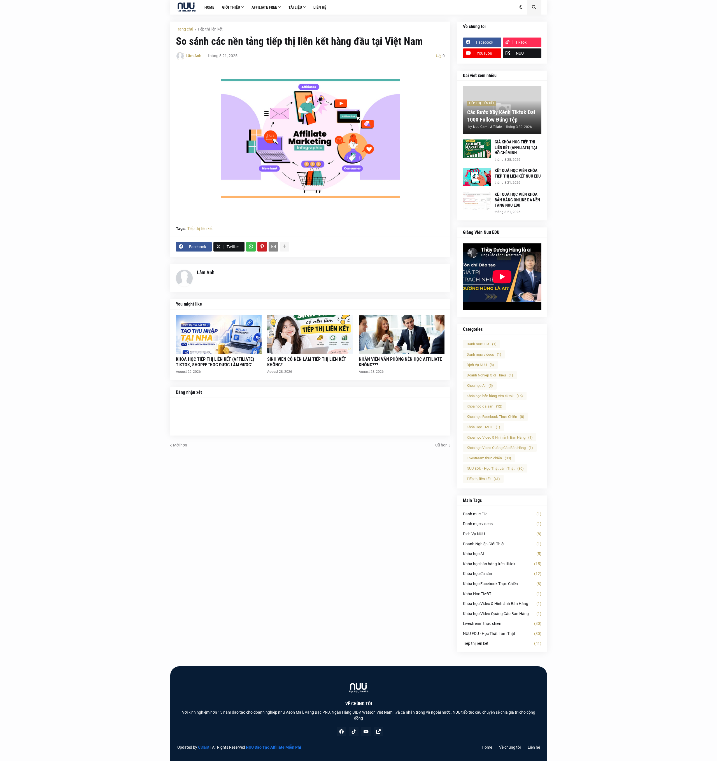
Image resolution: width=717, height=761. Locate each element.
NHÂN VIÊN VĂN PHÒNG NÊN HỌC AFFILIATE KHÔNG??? (400, 362)
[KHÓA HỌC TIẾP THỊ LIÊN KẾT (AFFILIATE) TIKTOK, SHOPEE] (219, 334)
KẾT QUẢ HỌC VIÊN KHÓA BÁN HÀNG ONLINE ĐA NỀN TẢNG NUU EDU (517, 200)
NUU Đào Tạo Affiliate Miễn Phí (273, 747)
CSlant (203, 747)
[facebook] (341, 731)
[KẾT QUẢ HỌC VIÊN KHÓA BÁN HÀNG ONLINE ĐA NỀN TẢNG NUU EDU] (477, 201)
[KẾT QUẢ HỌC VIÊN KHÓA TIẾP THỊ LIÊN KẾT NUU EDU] (477, 177)
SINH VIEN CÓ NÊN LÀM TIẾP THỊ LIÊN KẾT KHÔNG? (306, 362)
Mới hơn (180, 445)
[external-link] (378, 731)
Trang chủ (184, 29)
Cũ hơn (441, 445)
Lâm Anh (206, 272)
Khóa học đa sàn (484, 406)
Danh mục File (482, 344)
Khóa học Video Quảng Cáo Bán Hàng (500, 448)
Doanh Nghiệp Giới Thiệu (490, 375)
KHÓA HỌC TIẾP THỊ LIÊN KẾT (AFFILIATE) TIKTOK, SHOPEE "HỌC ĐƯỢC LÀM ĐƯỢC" (215, 362)
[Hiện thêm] (284, 247)
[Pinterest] (262, 247)
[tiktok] (353, 731)
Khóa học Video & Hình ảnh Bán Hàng (500, 437)
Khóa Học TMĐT (483, 427)
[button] (521, 7)
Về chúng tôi (510, 747)
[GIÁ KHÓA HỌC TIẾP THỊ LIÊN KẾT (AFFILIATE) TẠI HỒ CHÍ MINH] (477, 148)
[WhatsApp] (251, 247)
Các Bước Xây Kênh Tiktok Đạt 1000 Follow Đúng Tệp (501, 116)
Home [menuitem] (209, 7)
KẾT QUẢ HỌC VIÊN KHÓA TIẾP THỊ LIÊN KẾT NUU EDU (518, 173)
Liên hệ (534, 747)
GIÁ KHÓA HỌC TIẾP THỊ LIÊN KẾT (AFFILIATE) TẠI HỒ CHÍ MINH (516, 147)
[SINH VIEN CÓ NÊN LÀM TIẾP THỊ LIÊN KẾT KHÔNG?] (310, 334)
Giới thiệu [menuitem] (231, 7)
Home (487, 747)
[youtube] (366, 731)
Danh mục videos (484, 354)
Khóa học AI (480, 385)
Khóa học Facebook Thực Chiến (495, 417)
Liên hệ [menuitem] (319, 7)
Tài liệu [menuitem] (295, 7)
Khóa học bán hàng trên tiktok (495, 396)
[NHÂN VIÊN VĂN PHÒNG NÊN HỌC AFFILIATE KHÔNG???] (402, 334)
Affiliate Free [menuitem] (264, 7)
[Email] (273, 247)
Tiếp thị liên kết (210, 29)
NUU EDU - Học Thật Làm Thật (495, 468)
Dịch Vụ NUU (480, 365)
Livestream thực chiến (489, 458)
